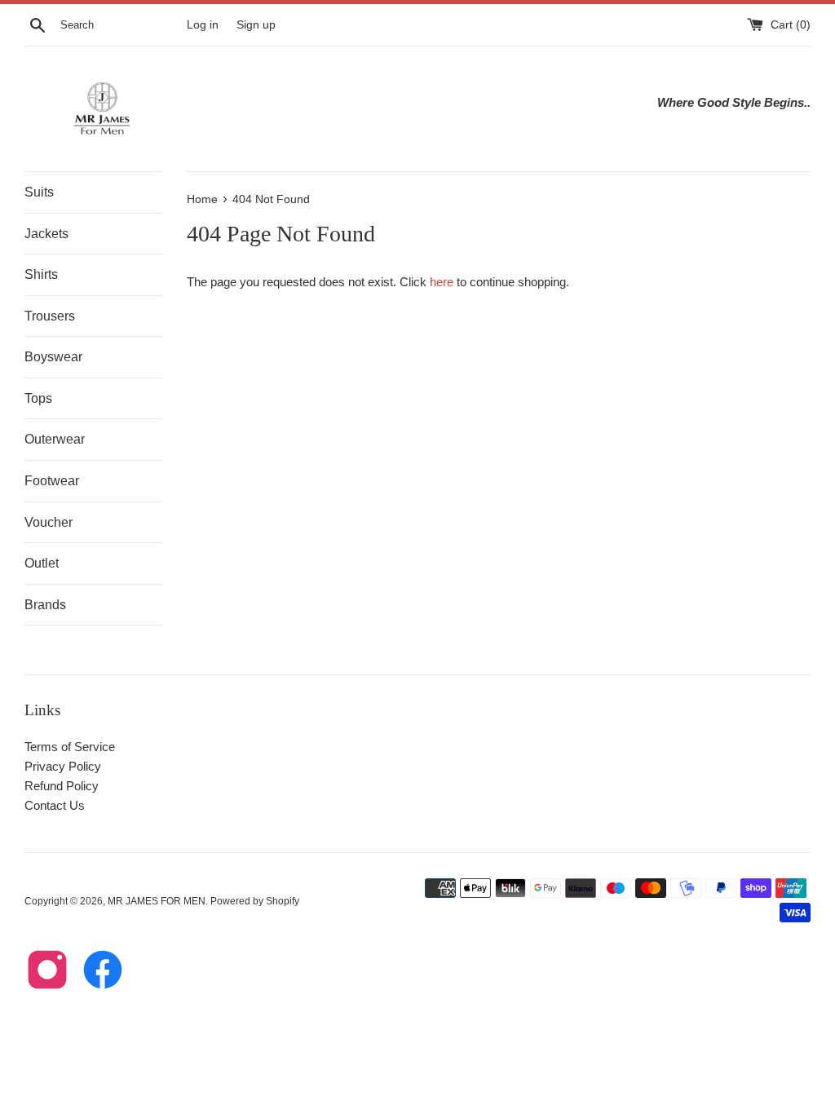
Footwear (51, 481)
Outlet (41, 563)
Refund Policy (61, 786)
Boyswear (53, 357)
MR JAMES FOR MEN (156, 901)
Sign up (256, 25)
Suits (39, 192)
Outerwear (54, 439)
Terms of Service (69, 747)
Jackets (46, 234)
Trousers (49, 316)
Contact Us (54, 805)
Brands (45, 605)
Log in (203, 25)
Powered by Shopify (254, 901)
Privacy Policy (62, 766)
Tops (38, 398)
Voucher (48, 522)
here (441, 282)
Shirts (41, 274)
